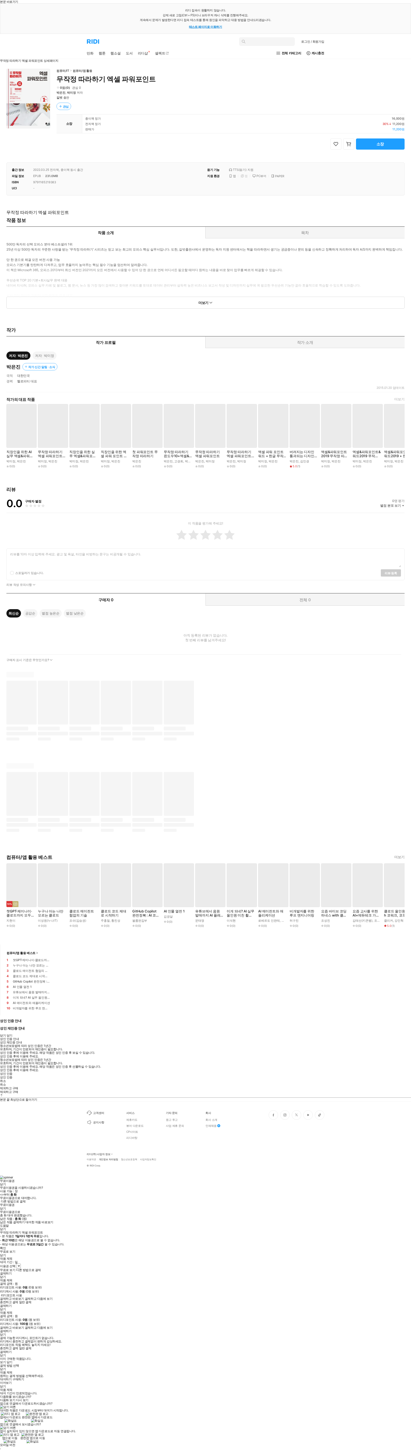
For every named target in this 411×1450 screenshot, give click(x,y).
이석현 (231, 920)
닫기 (9, 1362)
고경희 (178, 461)
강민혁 (399, 920)
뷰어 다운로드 (135, 1125)
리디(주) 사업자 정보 (98, 1154)
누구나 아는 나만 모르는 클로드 (50, 913)
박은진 (61, 92)
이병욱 (285, 920)
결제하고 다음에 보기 (38, 1298)
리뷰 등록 (391, 573)
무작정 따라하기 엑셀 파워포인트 (207, 454)
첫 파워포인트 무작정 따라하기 (145, 454)
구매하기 (18, 1379)
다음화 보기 (7, 1400)
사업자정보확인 (148, 1159)
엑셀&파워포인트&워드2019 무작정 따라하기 (367, 454)
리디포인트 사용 (11, 1295)
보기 (3, 1362)
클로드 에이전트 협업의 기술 (81, 913)
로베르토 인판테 (269, 920)
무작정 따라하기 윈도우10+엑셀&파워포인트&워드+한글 (177, 454)
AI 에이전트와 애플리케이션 (270, 913)
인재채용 (211, 1125)
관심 (66, 106)
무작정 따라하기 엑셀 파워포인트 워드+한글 (50, 454)
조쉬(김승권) (77, 920)
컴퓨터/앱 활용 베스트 (21, 953)
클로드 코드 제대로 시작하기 (113, 913)
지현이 (10, 920)
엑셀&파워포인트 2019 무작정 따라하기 (334, 454)
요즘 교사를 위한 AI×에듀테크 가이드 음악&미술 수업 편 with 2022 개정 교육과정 (367, 913)
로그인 (312, 41)
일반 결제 (25, 1302)
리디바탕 (131, 1137)
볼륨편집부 (139, 920)
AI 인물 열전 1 (174, 911)
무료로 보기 (7, 1270)
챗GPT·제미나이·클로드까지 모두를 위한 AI (20, 913)
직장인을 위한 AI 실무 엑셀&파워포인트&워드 (19, 454)
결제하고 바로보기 (12, 1298)
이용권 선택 (7, 1266)
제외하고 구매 (9, 1088)
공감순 (30, 613)
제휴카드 (131, 1119)
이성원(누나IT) (48, 920)
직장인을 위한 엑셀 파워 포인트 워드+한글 (114, 454)
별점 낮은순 (75, 613)
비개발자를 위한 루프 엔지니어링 (302, 913)
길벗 (60, 97)
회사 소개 (211, 1119)
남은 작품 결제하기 (12, 1222)
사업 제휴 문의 (175, 1125)
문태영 (199, 920)
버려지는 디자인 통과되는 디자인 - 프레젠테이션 (303, 454)
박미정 (71, 92)
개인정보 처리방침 (108, 1159)
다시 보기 (22, 1400)
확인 (3, 1248)
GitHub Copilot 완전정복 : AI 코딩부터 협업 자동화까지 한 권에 (145, 913)
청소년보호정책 (129, 1159)
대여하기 (6, 1379)
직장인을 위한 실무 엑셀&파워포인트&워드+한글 (82, 454)
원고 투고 (172, 1119)
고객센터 (98, 1113)
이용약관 (91, 1159)
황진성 (115, 920)
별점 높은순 (51, 613)
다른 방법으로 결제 (13, 1201)
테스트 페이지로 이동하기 (205, 27)
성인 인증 (6, 1073)
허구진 (294, 920)
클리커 (388, 920)
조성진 (325, 920)
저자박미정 (44, 355)
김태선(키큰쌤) (362, 920)
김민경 (304, 461)
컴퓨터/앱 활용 (82, 70)
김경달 (168, 916)
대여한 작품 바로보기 (39, 1222)
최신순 (14, 613)
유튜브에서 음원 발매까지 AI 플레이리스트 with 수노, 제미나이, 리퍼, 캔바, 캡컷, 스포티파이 (208, 913)
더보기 (399, 399)
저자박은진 (18, 355)
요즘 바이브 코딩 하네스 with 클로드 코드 (334, 913)
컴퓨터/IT (63, 70)
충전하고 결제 (9, 1302)
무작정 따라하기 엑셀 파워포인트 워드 (239, 454)
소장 (380, 144)
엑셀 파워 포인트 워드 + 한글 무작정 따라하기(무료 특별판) (271, 454)
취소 (3, 1081)
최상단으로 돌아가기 (23, 1099)
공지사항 (98, 1122)
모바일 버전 (7, 1445)
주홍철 (105, 920)
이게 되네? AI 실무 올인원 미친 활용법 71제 (240, 913)
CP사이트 (132, 1131)
